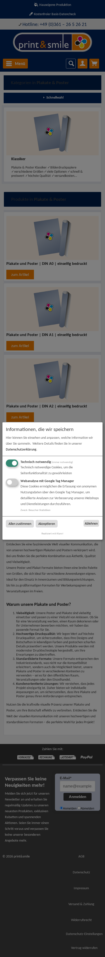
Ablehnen (91, 523)
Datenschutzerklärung (21, 449)
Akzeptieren (46, 524)
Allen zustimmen (20, 524)
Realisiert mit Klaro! (52, 533)
